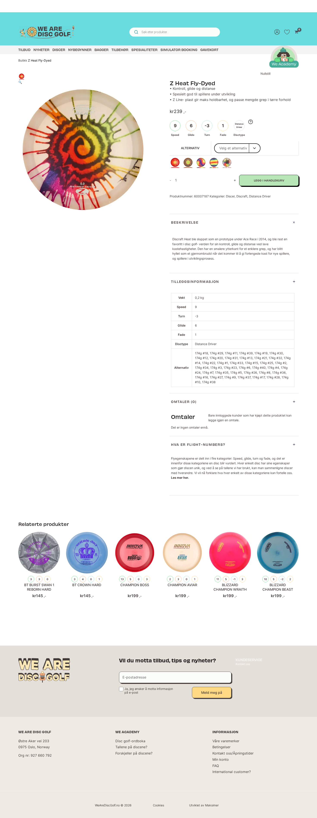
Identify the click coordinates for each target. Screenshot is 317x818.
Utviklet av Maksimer (204, 805)
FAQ (215, 766)
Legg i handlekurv (269, 180)
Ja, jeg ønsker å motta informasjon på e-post (148, 690)
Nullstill (265, 73)
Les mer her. (180, 477)
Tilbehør (119, 50)
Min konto (220, 759)
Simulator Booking (178, 50)
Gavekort (209, 50)
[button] (20, 82)
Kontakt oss (243, 664)
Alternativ (190, 148)
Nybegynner (79, 50)
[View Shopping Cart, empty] (296, 32)
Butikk (22, 60)
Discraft (241, 196)
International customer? (231, 772)
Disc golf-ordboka (130, 741)
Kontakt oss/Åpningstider (233, 753)
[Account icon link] (277, 32)
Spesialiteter (144, 50)
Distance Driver (260, 196)
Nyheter (41, 50)
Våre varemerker (225, 741)
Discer (58, 50)
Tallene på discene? (131, 747)
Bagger (101, 50)
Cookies (158, 805)
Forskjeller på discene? (133, 753)
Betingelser (221, 747)
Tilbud (24, 50)
